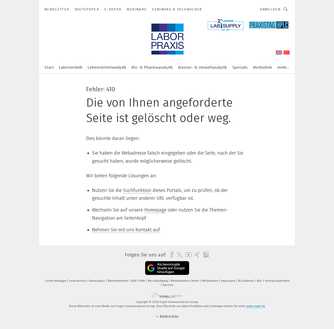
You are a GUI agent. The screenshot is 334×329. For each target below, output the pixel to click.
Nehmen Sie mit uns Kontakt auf (126, 230)
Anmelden (270, 9)
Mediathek (262, 67)
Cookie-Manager (56, 281)
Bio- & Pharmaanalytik (152, 67)
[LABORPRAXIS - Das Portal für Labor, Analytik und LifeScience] (49, 67)
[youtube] (187, 254)
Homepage (155, 210)
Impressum (228, 281)
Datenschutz (97, 281)
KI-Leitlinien (246, 281)
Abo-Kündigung (158, 281)
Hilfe (142, 281)
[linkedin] (204, 254)
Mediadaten (210, 281)
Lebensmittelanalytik (107, 67)
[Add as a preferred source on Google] (167, 268)
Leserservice (78, 281)
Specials (240, 67)
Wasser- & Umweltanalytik (202, 67)
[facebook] (170, 255)
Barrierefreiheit (118, 281)
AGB (134, 281)
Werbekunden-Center (185, 281)
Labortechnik (70, 67)
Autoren (168, 285)
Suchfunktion (137, 190)
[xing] (196, 254)
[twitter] (178, 254)
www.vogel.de (255, 306)
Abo (260, 281)
